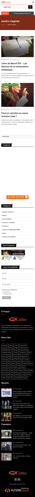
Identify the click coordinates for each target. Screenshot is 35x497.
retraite (17, 374)
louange (25, 363)
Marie (30, 363)
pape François (19, 370)
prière (3, 374)
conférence (23, 352)
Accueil (4, 24)
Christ (19, 349)
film (17, 359)
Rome (4, 233)
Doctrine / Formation (8, 222)
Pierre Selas (6, 59)
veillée (3, 377)
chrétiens (25, 349)
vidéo (8, 377)
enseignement (24, 356)
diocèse (4, 356)
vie (13, 377)
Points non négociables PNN (11, 229)
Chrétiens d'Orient (7, 352)
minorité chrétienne (13, 367)
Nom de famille (6, 284)
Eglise (9, 356)
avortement (23, 345)
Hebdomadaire (7, 294)
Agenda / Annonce (8, 212)
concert (16, 352)
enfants (15, 356)
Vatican (28, 374)
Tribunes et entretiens (9, 237)
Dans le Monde (6, 219)
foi (20, 359)
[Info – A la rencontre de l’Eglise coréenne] (6, 457)
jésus (19, 363)
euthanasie (5, 359)
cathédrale (13, 349)
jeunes (14, 363)
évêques (25, 377)
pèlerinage (10, 374)
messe (4, 367)
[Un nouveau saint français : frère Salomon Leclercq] (6, 446)
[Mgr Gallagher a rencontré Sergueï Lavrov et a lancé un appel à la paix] (6, 417)
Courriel (4, 273)
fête (9, 363)
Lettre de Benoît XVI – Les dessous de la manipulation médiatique (15, 66)
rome (22, 374)
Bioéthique (5, 349)
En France (5, 226)
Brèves (4, 215)
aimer (10, 345)
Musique (22, 367)
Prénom (4, 278)
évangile (18, 377)
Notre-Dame (5, 370)
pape (12, 370)
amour (16, 345)
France (4, 363)
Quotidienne (6, 292)
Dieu (29, 352)
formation (26, 359)
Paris (26, 370)
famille (12, 359)
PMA (31, 370)
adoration (4, 345)
